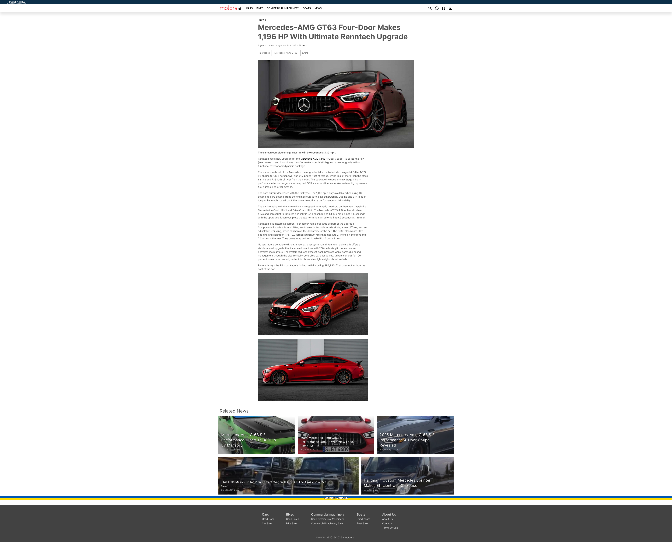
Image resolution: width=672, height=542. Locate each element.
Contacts (387, 523)
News (318, 8)
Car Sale (267, 523)
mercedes (265, 53)
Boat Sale (362, 523)
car (329, 230)
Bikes (259, 8)
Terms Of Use (390, 527)
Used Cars (268, 518)
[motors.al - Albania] (321, 537)
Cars (249, 8)
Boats (307, 8)
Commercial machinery (283, 8)
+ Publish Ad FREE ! (16, 2)
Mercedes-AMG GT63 (285, 53)
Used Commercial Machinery (327, 518)
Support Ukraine (336, 497)
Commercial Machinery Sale (327, 523)
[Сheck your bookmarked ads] (443, 8)
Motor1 (303, 45)
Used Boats (363, 518)
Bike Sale (291, 523)
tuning (305, 53)
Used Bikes (292, 518)
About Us (389, 514)
